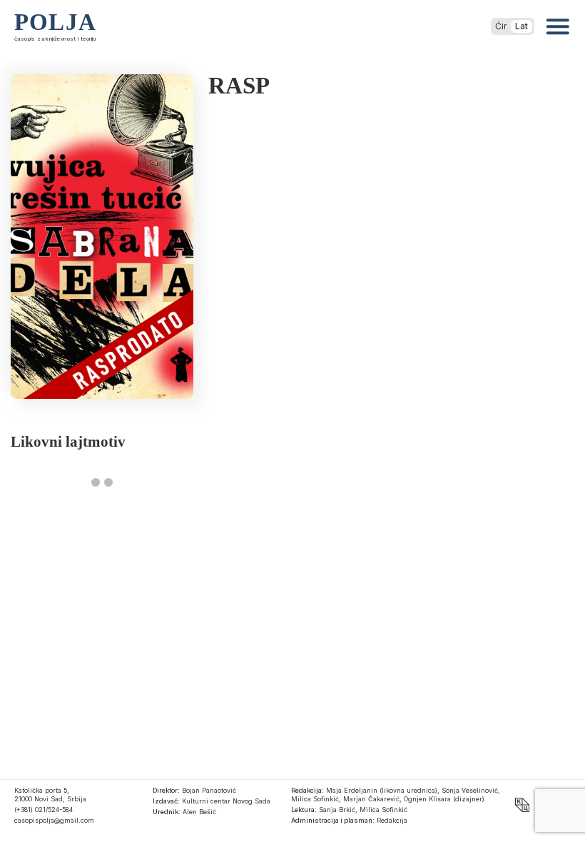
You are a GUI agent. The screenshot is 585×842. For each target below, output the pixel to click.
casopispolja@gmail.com (54, 820)
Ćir (501, 26)
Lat (521, 26)
